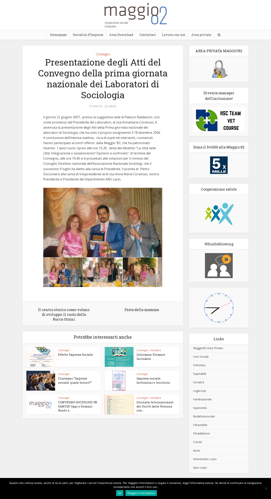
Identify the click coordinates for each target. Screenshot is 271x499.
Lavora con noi (173, 35)
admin (112, 106)
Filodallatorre (201, 433)
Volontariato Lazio (205, 459)
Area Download (121, 35)
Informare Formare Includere (150, 356)
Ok (120, 493)
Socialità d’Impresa (88, 35)
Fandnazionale (202, 399)
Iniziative (155, 350)
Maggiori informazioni (141, 493)
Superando (200, 408)
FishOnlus (199, 365)
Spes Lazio (200, 467)
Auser (196, 450)
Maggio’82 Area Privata (208, 348)
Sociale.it (198, 382)
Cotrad (197, 442)
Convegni (103, 54)
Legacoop (199, 391)
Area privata (201, 35)
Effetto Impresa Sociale (75, 354)
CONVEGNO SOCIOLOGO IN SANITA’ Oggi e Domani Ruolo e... (77, 406)
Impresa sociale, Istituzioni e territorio (153, 380)
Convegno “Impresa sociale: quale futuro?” (75, 380)
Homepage (58, 35)
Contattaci (147, 35)
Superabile (199, 374)
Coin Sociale (201, 356)
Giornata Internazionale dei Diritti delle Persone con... (154, 406)
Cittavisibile (200, 425)
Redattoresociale (204, 416)
